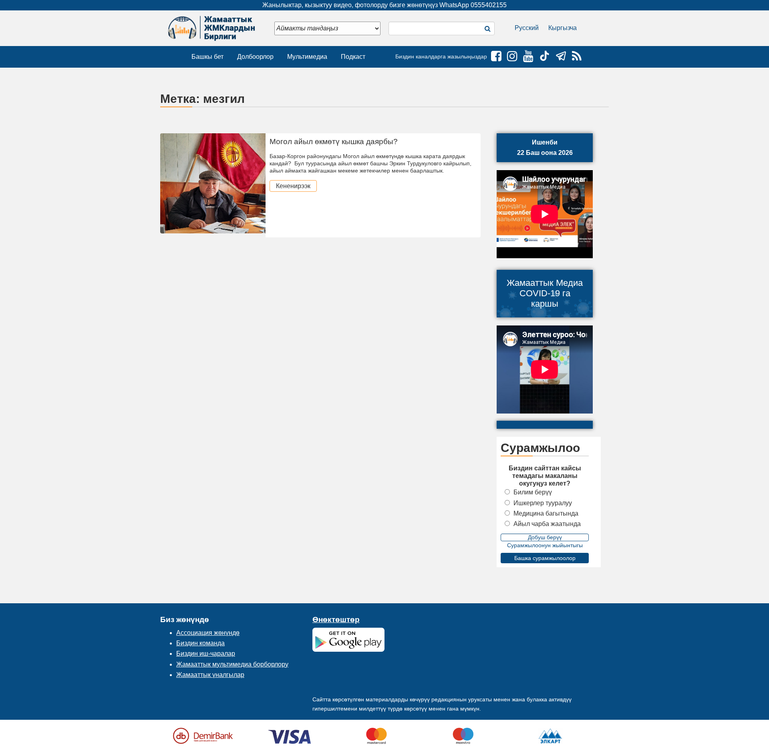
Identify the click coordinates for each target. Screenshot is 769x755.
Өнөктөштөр (336, 619)
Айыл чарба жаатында (547, 523)
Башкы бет (207, 56)
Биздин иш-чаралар (205, 653)
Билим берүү (532, 492)
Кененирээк (293, 186)
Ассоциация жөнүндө (208, 632)
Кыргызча (562, 27)
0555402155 (489, 5)
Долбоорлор (255, 56)
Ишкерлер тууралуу (542, 503)
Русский (527, 27)
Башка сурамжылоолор (545, 558)
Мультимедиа (307, 56)
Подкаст (353, 56)
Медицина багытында (545, 513)
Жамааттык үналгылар (210, 674)
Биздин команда (200, 643)
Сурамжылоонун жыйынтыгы (545, 545)
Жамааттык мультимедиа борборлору (232, 664)
